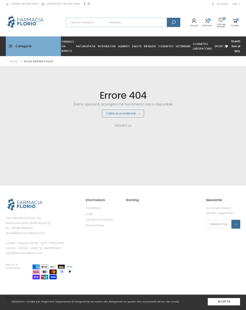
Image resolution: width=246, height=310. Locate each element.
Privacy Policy (95, 225)
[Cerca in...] (173, 22)
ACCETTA (224, 301)
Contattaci (93, 208)
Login (89, 214)
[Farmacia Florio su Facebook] (84, 4)
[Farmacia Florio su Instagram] (89, 4)
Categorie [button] (23, 46)
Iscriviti (235, 224)
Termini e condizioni (99, 220)
